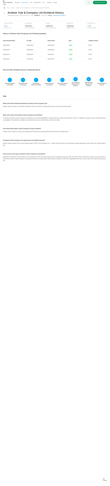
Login (88, 2)
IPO (43, 2)
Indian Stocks (24, 2)
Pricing (55, 2)
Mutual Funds (37, 2)
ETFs (31, 2)
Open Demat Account (100, 2)
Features (49, 2)
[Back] (5, 8)
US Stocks (17, 2)
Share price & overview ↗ (59, 15)
